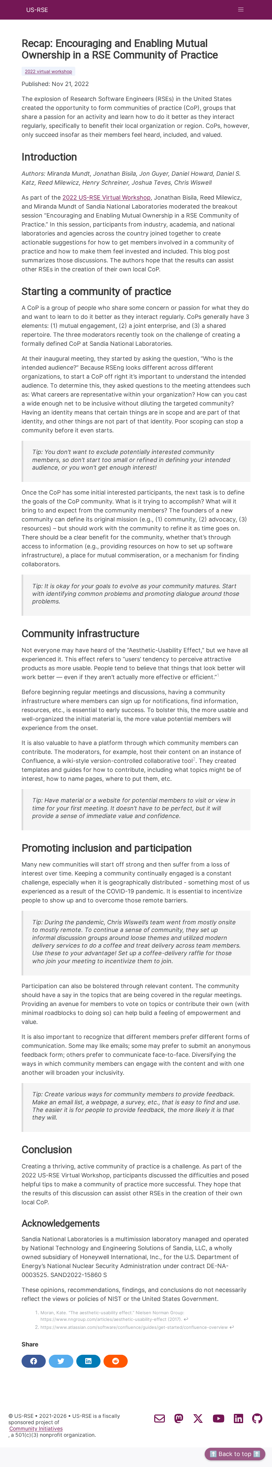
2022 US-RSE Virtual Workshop (106, 197)
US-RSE (37, 9)
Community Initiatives (36, 1429)
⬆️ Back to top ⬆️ (235, 1453)
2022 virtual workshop (48, 71)
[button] (241, 10)
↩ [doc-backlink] (185, 1319)
